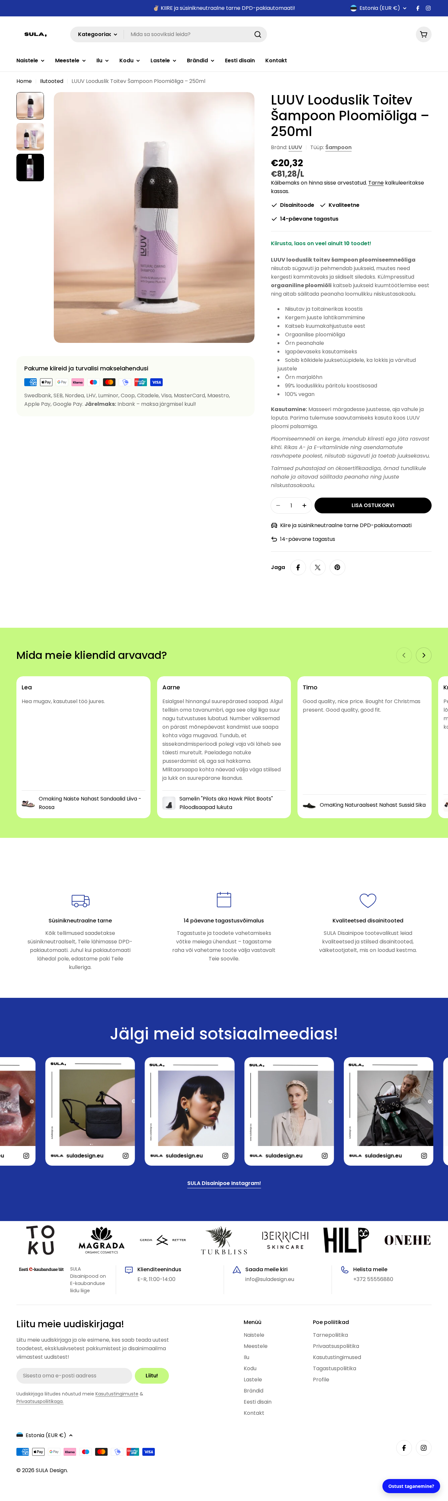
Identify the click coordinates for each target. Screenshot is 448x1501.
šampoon (338, 147)
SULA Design (51, 1470)
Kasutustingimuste (116, 1394)
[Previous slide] (404, 655)
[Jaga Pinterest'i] (337, 567)
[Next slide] (424, 655)
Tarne (376, 183)
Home (24, 81)
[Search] (258, 34)
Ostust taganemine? (411, 1486)
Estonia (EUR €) (379, 8)
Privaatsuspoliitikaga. (40, 1401)
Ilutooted (51, 81)
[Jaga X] (318, 567)
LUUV (295, 147)
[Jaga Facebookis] (298, 567)
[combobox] (168, 34)
